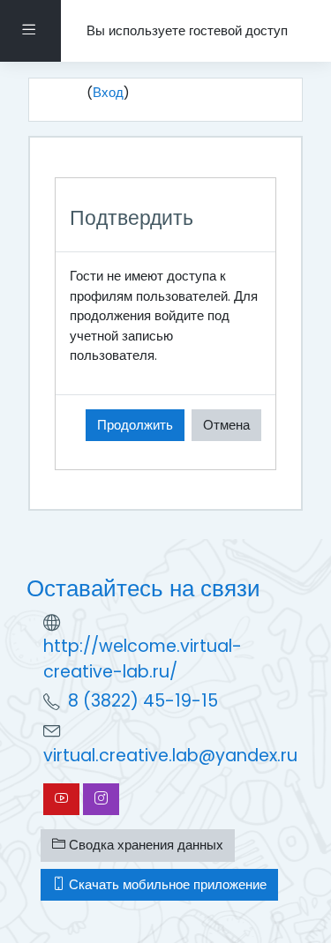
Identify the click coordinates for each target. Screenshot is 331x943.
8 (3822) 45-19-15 (143, 701)
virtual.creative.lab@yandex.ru (170, 755)
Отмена (226, 424)
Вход (108, 92)
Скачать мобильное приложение (166, 884)
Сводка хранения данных (144, 844)
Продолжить (135, 424)
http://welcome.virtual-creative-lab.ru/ (142, 659)
